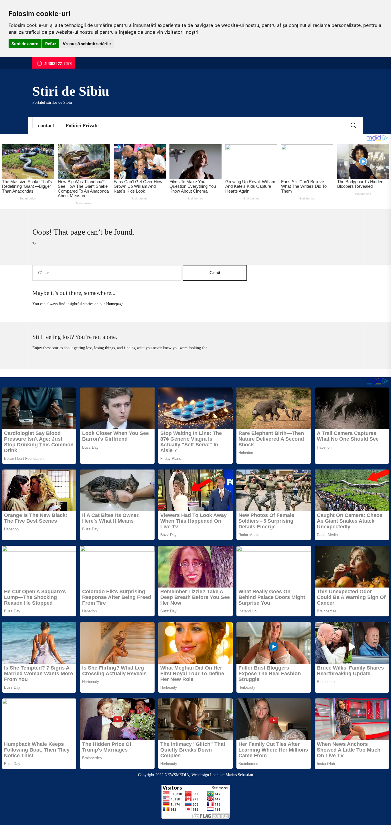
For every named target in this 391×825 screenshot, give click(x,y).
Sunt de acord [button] (25, 43)
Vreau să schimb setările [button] (87, 43)
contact (46, 125)
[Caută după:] (107, 273)
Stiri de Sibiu (70, 91)
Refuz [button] (50, 43)
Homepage (114, 304)
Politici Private (82, 125)
